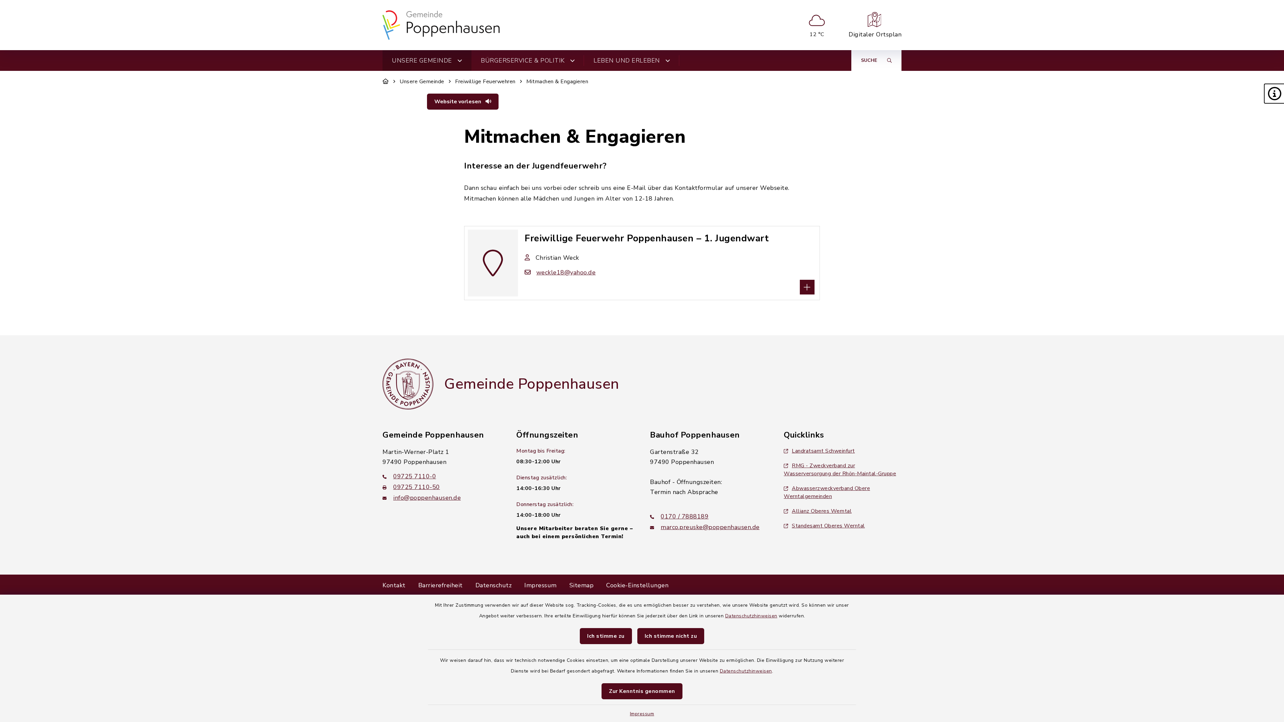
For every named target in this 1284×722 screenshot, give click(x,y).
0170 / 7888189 (685, 516)
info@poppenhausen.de (427, 498)
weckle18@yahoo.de (566, 272)
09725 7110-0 (414, 476)
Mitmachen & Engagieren (557, 81)
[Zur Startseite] (386, 82)
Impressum (642, 714)
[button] (1274, 94)
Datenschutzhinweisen (751, 616)
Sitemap (581, 585)
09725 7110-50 (416, 487)
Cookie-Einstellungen (637, 585)
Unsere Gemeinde (422, 81)
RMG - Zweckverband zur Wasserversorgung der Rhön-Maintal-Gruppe (840, 469)
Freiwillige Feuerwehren (485, 81)
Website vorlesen (458, 101)
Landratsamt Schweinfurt (823, 451)
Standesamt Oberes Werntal (828, 525)
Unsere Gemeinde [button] (422, 60)
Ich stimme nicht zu (671, 636)
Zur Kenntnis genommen (642, 691)
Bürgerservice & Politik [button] (523, 60)
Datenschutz (493, 585)
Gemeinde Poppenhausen (531, 384)
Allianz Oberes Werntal (822, 511)
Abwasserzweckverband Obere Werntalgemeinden (827, 492)
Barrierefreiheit (440, 585)
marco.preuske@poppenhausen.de (710, 527)
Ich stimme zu (606, 636)
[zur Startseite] (441, 25)
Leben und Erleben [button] (627, 60)
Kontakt (394, 585)
